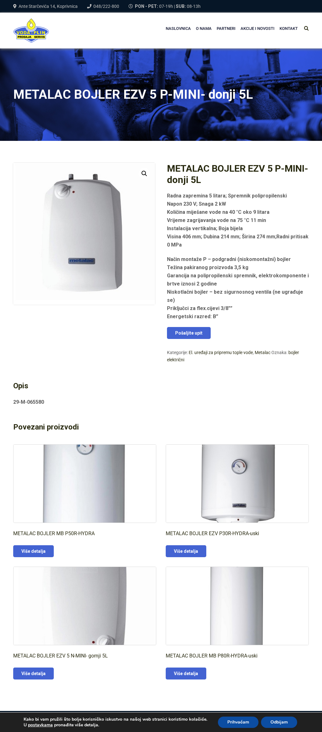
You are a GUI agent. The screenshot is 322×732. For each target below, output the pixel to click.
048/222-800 (106, 6)
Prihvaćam (238, 722)
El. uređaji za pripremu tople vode (221, 352)
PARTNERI (226, 28)
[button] (144, 173)
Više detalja (33, 551)
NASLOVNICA (178, 28)
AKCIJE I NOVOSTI (258, 28)
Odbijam (279, 722)
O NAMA (204, 28)
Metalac (262, 352)
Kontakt (289, 28)
